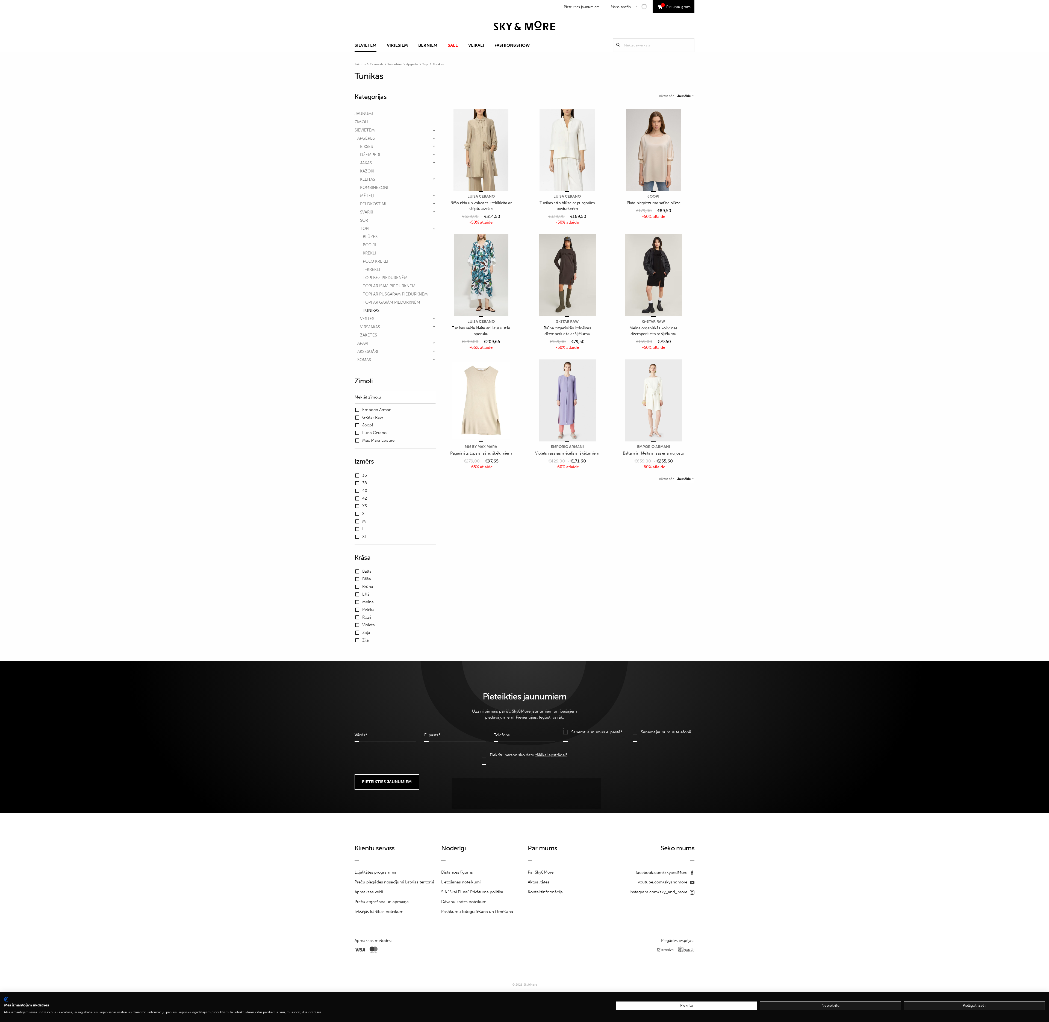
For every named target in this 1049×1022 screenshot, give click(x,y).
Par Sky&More (540, 872)
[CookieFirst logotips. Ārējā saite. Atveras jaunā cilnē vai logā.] (6, 999)
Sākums (360, 64)
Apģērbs (412, 64)
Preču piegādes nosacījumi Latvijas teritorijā (394, 882)
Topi (425, 64)
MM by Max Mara (481, 446)
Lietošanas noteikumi (461, 882)
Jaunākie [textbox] (684, 96)
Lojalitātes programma (375, 872)
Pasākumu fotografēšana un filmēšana (477, 911)
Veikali (476, 45)
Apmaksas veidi (369, 891)
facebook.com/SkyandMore (662, 872)
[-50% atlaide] (481, 150)
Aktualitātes (538, 882)
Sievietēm (365, 45)
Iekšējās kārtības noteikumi (379, 911)
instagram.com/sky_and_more (659, 891)
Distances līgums (457, 872)
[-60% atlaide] (567, 400)
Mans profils (621, 7)
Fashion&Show (512, 45)
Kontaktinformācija (545, 891)
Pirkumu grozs (676, 6)
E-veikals (376, 64)
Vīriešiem (397, 45)
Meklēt (618, 45)
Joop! (653, 196)
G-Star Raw (567, 321)
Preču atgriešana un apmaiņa (382, 901)
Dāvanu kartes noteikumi (464, 901)
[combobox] (685, 96)
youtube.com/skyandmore (663, 882)
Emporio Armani (567, 446)
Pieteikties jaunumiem (582, 7)
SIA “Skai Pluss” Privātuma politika (472, 891)
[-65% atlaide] (481, 275)
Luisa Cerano (481, 196)
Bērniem (427, 45)
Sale (453, 45)
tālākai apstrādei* (551, 754)
